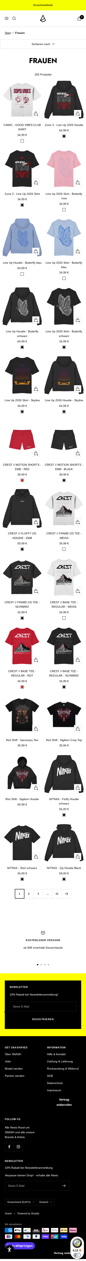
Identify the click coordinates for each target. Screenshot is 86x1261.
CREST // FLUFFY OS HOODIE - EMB (22, 535)
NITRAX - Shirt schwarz (22, 868)
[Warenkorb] (79, 18)
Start (8, 32)
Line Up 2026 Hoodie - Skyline (64, 400)
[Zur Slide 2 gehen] (41, 964)
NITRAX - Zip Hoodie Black (64, 868)
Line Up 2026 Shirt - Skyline (22, 400)
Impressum (54, 1090)
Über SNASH (13, 1054)
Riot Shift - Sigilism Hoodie (22, 799)
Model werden (14, 1068)
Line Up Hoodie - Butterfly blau (22, 262)
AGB (50, 1075)
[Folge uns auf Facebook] (9, 1146)
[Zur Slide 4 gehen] (48, 964)
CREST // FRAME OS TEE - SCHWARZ (22, 604)
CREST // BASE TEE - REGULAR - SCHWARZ (64, 673)
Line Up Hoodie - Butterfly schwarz (22, 333)
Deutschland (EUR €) (19, 1202)
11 (57, 893)
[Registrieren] (64, 1185)
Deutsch (43, 1202)
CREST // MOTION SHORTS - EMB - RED (22, 467)
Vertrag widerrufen (64, 1102)
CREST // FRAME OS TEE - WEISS (64, 535)
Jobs (8, 1061)
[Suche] (14, 18)
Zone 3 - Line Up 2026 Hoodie (64, 125)
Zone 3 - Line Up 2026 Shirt (22, 193)
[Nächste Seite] (66, 893)
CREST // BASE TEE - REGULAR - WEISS (64, 604)
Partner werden (14, 1075)
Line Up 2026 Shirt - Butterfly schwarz (64, 333)
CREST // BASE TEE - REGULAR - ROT (22, 673)
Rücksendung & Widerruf (63, 1068)
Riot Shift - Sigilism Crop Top (64, 740)
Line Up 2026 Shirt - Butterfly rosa (64, 196)
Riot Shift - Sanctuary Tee (22, 740)
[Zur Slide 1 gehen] (37, 964)
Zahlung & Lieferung (60, 1061)
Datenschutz (55, 1083)
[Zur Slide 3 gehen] (44, 964)
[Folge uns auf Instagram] (18, 1146)
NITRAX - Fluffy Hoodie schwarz (64, 801)
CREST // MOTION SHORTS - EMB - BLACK (64, 467)
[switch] (77, 1255)
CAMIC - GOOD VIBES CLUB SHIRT (22, 127)
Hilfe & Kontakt (56, 1054)
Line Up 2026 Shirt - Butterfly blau (64, 265)
